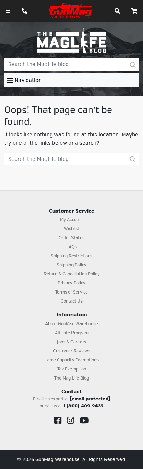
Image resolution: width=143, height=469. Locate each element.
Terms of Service (71, 292)
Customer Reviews (71, 351)
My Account (71, 219)
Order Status (71, 238)
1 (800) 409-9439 (83, 406)
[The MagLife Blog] (71, 40)
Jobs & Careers (71, 342)
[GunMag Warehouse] (71, 10)
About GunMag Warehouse (71, 324)
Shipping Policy (71, 265)
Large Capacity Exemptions (71, 360)
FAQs (71, 247)
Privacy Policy (71, 283)
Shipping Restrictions (71, 256)
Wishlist (71, 229)
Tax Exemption (71, 369)
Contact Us (72, 301)
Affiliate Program (72, 333)
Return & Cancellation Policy (72, 274)
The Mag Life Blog (71, 378)
